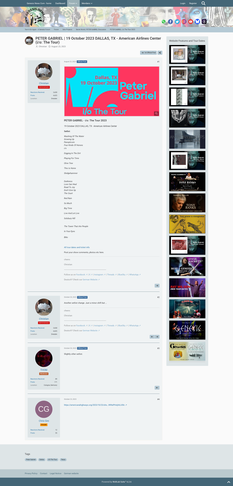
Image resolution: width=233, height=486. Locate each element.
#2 (158, 297)
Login (182, 3)
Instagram (98, 274)
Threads (110, 274)
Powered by (116, 482)
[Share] (159, 53)
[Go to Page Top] (229, 482)
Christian (43, 46)
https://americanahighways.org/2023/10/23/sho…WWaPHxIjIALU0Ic (94, 405)
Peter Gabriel (30, 460)
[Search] (203, 3)
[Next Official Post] (157, 286)
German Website (90, 279)
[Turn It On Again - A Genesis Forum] (116, 17)
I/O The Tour (52, 460)
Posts (32, 95)
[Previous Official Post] (152, 337)
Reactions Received (37, 92)
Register (193, 3)
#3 (158, 348)
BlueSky (121, 274)
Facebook (80, 274)
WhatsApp (133, 274)
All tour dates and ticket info (77, 247)
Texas (63, 460)
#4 (158, 399)
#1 (158, 62)
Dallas (42, 460)
